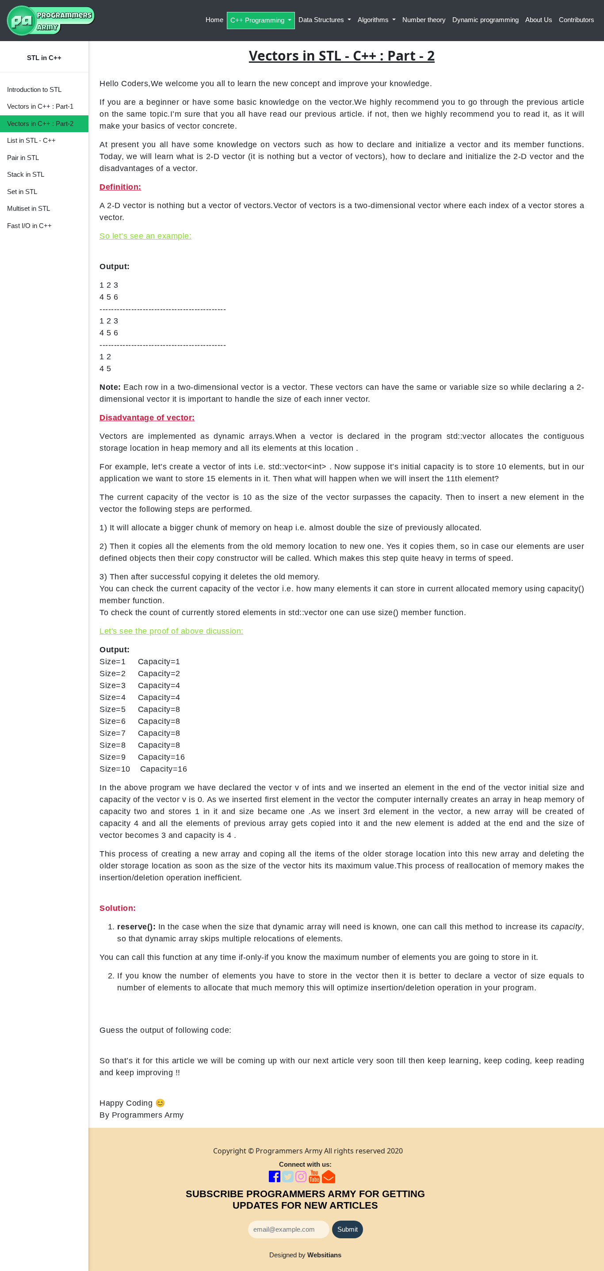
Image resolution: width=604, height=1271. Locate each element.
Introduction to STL (34, 89)
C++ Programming (258, 20)
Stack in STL (25, 174)
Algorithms (374, 19)
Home (214, 19)
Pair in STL (23, 157)
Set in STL (22, 191)
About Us (538, 19)
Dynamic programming (485, 19)
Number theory (424, 19)
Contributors (576, 19)
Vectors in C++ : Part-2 (40, 123)
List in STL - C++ (31, 140)
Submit (347, 1229)
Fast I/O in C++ (29, 225)
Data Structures (322, 19)
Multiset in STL (28, 208)
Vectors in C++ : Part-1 (40, 106)
